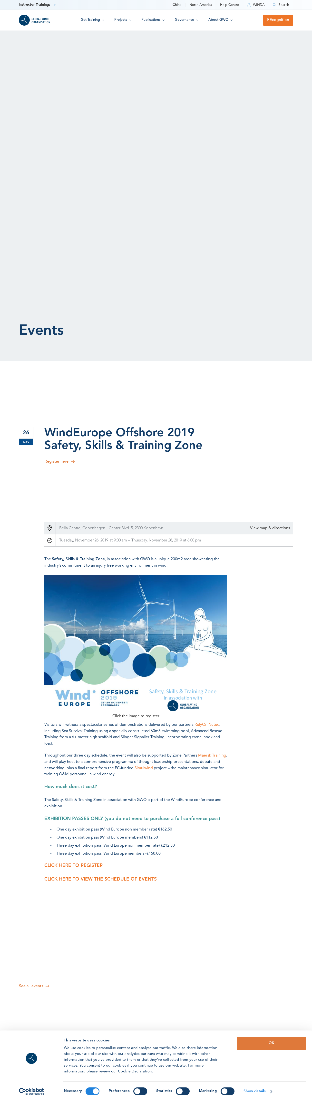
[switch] (140, 1091)
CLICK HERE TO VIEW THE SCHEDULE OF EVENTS (100, 879)
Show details (255, 1091)
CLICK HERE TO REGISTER (74, 865)
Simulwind (144, 768)
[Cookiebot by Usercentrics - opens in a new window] (31, 1091)
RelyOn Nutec (207, 725)
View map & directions (270, 528)
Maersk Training (212, 756)
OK (271, 1043)
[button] (92, 20)
